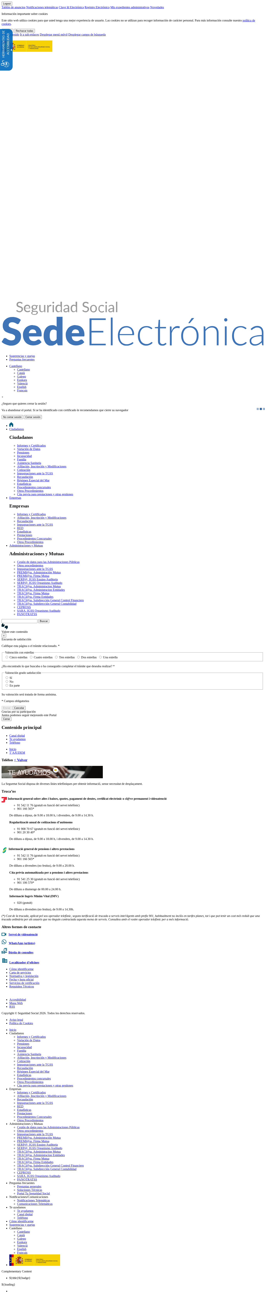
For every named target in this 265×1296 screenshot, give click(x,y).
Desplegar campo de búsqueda (87, 34)
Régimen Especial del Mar (33, 480)
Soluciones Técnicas (29, 1190)
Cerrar (6, 719)
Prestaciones (24, 535)
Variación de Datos (28, 449)
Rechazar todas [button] (24, 30)
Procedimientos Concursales (34, 538)
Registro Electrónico (97, 7)
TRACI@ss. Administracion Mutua (39, 586)
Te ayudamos (17, 739)
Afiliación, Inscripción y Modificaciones (41, 466)
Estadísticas (24, 483)
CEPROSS (24, 607)
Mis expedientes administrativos (129, 7)
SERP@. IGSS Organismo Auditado (39, 582)
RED (20, 528)
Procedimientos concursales (34, 487)
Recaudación (25, 476)
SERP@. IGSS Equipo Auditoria (37, 579)
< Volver (20, 760)
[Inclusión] (27, 49)
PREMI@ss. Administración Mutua (39, 572)
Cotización (23, 470)
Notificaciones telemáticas (42, 7)
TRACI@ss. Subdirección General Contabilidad (46, 603)
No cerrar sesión (12, 417)
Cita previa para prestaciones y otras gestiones (45, 494)
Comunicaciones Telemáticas (35, 1203)
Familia (21, 459)
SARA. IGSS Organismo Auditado (38, 610)
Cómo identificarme (21, 969)
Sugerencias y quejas (22, 356)
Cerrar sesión (32, 417)
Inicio (12, 1029)
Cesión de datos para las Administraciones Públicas (48, 562)
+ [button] (2, 397)
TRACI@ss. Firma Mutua (33, 593)
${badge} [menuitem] (19, 1278)
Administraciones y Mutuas (26, 545)
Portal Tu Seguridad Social (33, 1193)
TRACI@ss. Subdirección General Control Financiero (50, 600)
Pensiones (23, 452)
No (11, 681)
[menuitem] (136, 356)
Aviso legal (16, 1019)
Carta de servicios (20, 972)
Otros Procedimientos (30, 490)
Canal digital (17, 735)
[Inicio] (132, 343)
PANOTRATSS (27, 614)
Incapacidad (24, 456)
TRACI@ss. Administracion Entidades (41, 589)
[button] (132, 628)
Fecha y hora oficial (21, 979)
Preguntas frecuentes (22, 359)
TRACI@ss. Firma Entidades (35, 596)
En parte (15, 685)
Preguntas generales (29, 1186)
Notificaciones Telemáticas (33, 1200)
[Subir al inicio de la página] (4, 993)
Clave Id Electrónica (71, 7)
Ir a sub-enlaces (29, 34)
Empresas (15, 497)
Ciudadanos (16, 429)
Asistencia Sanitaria (29, 463)
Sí (11, 677)
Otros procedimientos (30, 565)
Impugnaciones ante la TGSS (35, 473)
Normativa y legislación (23, 976)
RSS (12, 1006)
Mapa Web (16, 1003)
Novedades (157, 7)
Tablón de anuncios (13, 7)
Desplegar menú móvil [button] (54, 34)
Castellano (15, 366)
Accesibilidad (17, 999)
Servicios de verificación (24, 983)
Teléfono (14, 742)
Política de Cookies (21, 1023)
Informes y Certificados (31, 445)
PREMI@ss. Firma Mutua (33, 576)
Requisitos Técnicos (21, 986)
